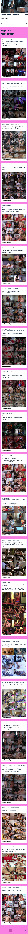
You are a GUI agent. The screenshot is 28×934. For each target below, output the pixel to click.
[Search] (1, 24)
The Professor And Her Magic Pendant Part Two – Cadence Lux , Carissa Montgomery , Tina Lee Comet (13, 769)
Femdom (23, 682)
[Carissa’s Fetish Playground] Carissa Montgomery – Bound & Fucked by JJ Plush (12, 544)
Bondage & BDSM (21, 83)
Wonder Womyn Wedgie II (9, 503)
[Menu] (26, 24)
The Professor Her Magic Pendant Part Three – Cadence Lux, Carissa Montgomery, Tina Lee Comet (13, 727)
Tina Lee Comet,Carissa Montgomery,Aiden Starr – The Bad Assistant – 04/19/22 (12, 460)
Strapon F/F (20, 41)
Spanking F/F (17, 288)
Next (23, 930)
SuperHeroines (9, 41)
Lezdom (15, 41)
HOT (4, 41)
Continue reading (6, 76)
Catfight (13, 499)
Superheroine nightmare (9, 810)
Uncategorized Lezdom (17, 164)
